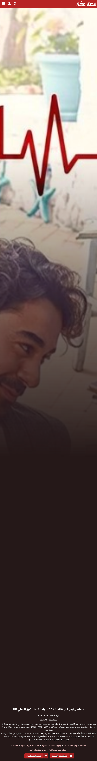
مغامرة (15, 745)
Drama (83, 745)
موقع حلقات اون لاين (38, 749)
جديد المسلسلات (70, 745)
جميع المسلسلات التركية (51, 745)
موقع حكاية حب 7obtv (57, 749)
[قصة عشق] (86, 4)
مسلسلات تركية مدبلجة (30, 745)
